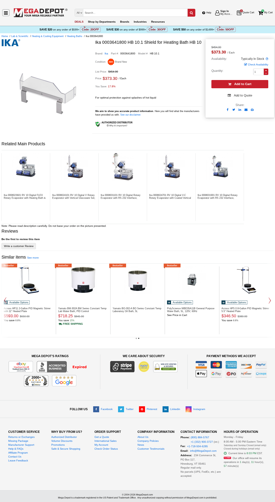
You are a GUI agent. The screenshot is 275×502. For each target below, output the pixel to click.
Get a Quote (101, 436)
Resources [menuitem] (158, 21)
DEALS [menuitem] (79, 21)
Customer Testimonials (151, 448)
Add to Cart (242, 84)
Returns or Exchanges (21, 436)
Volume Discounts (61, 440)
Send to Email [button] (246, 110)
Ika (106, 53)
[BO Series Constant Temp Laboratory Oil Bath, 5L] (137, 280)
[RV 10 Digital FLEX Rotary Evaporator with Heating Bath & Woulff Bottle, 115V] (25, 167)
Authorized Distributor (64, 436)
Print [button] (252, 109)
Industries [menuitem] (140, 21)
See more (33, 257)
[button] (266, 59)
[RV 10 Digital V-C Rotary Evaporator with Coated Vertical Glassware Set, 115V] (171, 167)
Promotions (58, 444)
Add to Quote (243, 95)
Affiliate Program (18, 452)
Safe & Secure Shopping (65, 448)
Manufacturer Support (21, 444)
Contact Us (14, 456)
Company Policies (148, 440)
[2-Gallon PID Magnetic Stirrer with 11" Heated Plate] (28, 280)
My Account (101, 444)
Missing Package (18, 440)
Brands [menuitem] (124, 21)
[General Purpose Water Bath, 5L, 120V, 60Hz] (192, 280)
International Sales (105, 440)
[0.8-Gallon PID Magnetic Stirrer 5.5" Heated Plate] (246, 280)
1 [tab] (136, 339)
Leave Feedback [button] (18, 460)
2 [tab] (138, 339)
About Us (143, 436)
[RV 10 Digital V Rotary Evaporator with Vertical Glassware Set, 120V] (74, 167)
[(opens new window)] (46, 137)
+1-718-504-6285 (197, 446)
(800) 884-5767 (200, 437)
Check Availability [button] (258, 64)
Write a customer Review (18, 246)
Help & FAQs (15, 448)
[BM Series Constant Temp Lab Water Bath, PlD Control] (83, 280)
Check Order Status (106, 448)
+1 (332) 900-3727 (202, 441)
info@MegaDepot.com (203, 450)
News (141, 444)
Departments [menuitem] (102, 21)
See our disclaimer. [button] (130, 114)
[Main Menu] (6, 12)
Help (208, 12)
